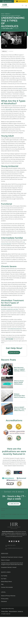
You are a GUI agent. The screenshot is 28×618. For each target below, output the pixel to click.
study (20, 88)
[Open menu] (26, 5)
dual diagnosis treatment (15, 328)
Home (2, 13)
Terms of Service (13, 611)
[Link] (22, 5)
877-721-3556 (9, 339)
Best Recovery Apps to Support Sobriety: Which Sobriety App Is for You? (19, 371)
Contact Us (20, 611)
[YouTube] (16, 541)
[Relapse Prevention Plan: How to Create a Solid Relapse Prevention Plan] (7, 390)
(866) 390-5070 (11, 545)
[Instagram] (14, 541)
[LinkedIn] (12, 541)
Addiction (7, 13)
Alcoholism (9, 109)
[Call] (7, 1)
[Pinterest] (19, 541)
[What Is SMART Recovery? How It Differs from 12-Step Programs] (7, 404)
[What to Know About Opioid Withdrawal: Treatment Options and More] (7, 377)
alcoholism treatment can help (9, 309)
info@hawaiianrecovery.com (15, 548)
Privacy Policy (4, 611)
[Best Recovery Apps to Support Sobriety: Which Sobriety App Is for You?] (7, 364)
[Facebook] (9, 541)
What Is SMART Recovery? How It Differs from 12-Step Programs (20, 409)
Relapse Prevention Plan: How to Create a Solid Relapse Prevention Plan (19, 397)
